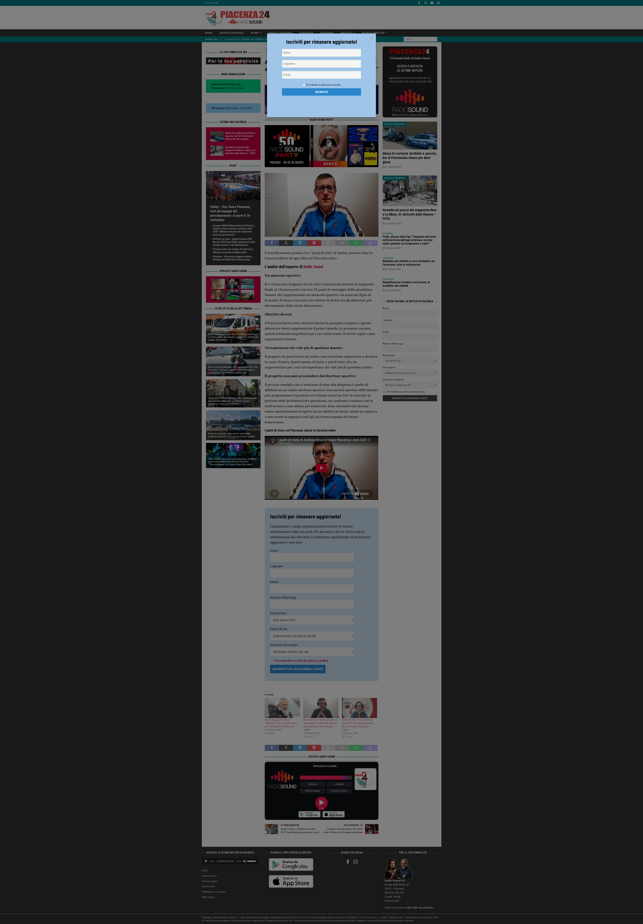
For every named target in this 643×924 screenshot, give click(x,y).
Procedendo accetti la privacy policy (323, 84)
